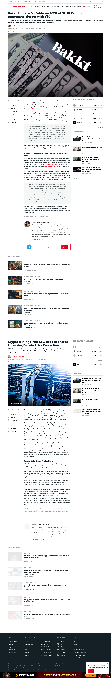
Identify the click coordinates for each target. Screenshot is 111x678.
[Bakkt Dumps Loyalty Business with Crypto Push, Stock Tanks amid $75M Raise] (15, 310)
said (68, 122)
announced (65, 101)
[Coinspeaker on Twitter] (93, 2)
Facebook (13, 105)
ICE (52, 147)
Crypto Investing (44, 6)
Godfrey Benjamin (18, 356)
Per (32, 449)
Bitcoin (45, 410)
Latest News (78, 131)
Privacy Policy (77, 658)
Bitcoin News (28, 519)
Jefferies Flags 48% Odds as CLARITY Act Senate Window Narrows (90, 159)
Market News (40, 216)
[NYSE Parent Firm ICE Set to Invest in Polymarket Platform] (15, 281)
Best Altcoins (44, 644)
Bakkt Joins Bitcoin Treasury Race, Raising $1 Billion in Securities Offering (46, 324)
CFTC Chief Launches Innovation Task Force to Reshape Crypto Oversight (45, 586)
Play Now (91, 675)
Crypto (10, 647)
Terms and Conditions (80, 652)
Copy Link (13, 122)
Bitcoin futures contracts (52, 164)
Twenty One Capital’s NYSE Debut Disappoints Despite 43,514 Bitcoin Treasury (47, 265)
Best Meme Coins (46, 652)
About (66, 2)
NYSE (32, 109)
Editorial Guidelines (79, 649)
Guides (36, 6)
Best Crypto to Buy (46, 641)
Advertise (82, 2)
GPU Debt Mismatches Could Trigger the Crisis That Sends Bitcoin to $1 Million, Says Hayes (46, 556)
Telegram (13, 114)
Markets (11, 644)
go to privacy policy (101, 671)
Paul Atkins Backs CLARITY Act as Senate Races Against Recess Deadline (92, 149)
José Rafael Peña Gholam (33, 298)
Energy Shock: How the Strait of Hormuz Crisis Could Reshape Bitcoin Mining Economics (47, 600)
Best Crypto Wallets (46, 655)
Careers (76, 647)
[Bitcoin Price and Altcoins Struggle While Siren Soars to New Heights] (15, 616)
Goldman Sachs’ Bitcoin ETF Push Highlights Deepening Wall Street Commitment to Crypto (46, 571)
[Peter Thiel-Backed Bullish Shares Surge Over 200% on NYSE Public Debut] (15, 295)
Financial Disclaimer (79, 655)
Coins (26, 641)
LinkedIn (13, 119)
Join (64, 247)
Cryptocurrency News (30, 216)
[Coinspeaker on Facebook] (90, 2)
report (35, 177)
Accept (91, 671)
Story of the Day (13, 641)
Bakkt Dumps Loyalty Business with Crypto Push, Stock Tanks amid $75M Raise (46, 309)
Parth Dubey (29, 282)
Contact (74, 2)
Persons (27, 647)
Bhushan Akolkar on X (38, 239)
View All (99, 127)
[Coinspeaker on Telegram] (96, 2)
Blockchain (12, 649)
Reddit (13, 117)
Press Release (12, 652)
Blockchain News (37, 519)
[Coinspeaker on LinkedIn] (99, 2)
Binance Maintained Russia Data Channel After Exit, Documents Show (91, 139)
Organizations (29, 644)
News (31, 6)
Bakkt (33, 101)
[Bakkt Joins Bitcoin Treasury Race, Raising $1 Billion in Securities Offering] (15, 324)
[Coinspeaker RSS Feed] (102, 2)
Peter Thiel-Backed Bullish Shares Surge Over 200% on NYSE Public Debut (46, 294)
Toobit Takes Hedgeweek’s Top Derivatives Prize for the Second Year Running (91, 169)
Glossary (27, 655)
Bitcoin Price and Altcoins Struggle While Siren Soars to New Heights (47, 614)
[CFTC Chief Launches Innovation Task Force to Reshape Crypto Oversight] (15, 586)
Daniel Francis (30, 560)
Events (76, 178)
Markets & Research (76, 6)
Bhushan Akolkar (18, 26)
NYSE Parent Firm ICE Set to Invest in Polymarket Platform (43, 279)
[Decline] (107, 664)
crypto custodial (50, 166)
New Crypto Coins (46, 649)
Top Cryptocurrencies (83, 99)
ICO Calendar (55, 6)
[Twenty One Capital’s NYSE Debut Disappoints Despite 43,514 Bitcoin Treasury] (15, 266)
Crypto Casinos (64, 6)
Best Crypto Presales (46, 647)
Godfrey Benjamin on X (38, 539)
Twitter (13, 108)
